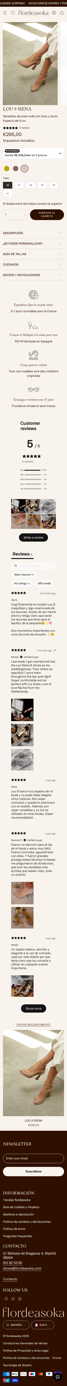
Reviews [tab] (22, 554)
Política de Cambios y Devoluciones (26, 1358)
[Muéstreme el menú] (5, 12)
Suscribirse (33, 1171)
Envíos (56, 1358)
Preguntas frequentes (17, 1236)
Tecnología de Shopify (17, 1365)
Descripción (13, 233)
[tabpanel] (33, 789)
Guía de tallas (14, 254)
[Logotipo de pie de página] (33, 1312)
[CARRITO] (62, 12)
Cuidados (10, 264)
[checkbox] (44, 583)
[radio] (6, 168)
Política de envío (14, 1229)
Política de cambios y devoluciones (27, 1221)
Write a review (33, 537)
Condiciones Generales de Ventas (25, 1343)
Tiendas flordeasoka (17, 1200)
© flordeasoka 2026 (16, 1336)
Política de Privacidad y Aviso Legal (25, 1350)
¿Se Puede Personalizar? (22, 243)
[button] (33, 470)
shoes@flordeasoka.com (22, 1268)
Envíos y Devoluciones (21, 275)
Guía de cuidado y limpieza (21, 1207)
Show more (34, 1008)
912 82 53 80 (12, 1263)
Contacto (10, 1279)
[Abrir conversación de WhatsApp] (58, 1377)
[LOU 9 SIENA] (33, 1073)
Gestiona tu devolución (18, 1214)
